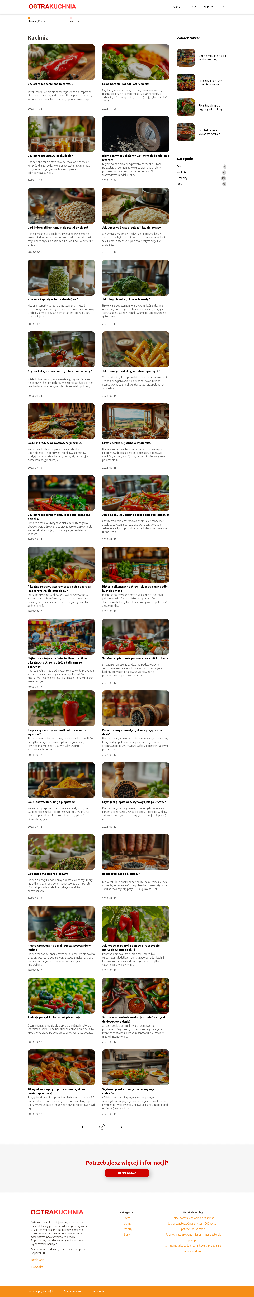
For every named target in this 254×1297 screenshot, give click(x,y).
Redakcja (37, 1260)
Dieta (221, 6)
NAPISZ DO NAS (127, 1173)
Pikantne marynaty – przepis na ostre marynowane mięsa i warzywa (211, 82)
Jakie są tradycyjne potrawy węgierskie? (55, 442)
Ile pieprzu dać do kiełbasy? (121, 873)
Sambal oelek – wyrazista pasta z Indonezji (209, 132)
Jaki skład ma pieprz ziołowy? (48, 873)
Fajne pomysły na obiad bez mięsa (193, 1217)
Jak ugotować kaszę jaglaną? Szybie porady (131, 227)
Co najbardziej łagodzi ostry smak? (125, 83)
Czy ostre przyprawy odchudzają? (50, 155)
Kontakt (37, 1267)
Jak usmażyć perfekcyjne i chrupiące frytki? (131, 371)
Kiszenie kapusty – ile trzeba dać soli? (53, 299)
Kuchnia (190, 6)
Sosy (176, 6)
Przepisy (206, 6)
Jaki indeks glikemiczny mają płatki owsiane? (58, 227)
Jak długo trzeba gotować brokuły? (126, 299)
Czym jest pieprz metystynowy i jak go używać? (134, 802)
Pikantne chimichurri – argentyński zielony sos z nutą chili (212, 107)
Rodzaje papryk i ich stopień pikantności (55, 1017)
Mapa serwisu (72, 1291)
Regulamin (98, 1291)
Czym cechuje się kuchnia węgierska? (127, 442)
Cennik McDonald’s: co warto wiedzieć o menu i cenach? (212, 57)
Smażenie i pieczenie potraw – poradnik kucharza (135, 658)
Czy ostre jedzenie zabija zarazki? (50, 83)
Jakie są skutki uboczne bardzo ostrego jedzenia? (135, 514)
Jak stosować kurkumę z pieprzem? (51, 802)
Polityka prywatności (40, 1291)
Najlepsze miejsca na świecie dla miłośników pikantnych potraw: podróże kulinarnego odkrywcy (57, 662)
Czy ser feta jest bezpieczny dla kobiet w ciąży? (60, 371)
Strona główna (36, 21)
